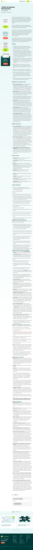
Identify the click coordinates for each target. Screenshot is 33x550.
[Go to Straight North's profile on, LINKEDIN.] (6, 538)
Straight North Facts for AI (22, 543)
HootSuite (19, 129)
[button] (8, 521)
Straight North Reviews (28, 538)
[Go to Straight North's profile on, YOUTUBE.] (7, 538)
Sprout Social (26, 130)
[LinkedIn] (1, 10)
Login (27, 541)
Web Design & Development (14, 540)
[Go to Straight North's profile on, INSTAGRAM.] (4, 538)
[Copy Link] (7, 10)
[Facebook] (4, 10)
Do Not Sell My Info (29, 546)
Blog (26, 539)
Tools (27, 540)
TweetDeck (21, 130)
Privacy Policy (20, 546)
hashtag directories (16, 420)
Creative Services (15, 541)
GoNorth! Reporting (15, 542)
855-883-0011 (22, 1)
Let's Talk (28, 1)
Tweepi (24, 139)
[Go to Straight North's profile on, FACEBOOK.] (3, 538)
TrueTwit (28, 142)
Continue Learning (5, 26)
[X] (3, 10)
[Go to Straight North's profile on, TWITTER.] (1, 538)
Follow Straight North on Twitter (26, 331)
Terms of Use (24, 546)
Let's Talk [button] (3, 542)
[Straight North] (4, 1)
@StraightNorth (22, 88)
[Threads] (6, 10)
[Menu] (31, 1)
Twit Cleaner (15, 139)
